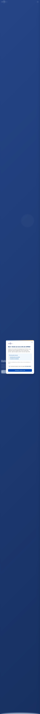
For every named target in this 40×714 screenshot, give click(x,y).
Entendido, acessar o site (20, 370)
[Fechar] (32, 342)
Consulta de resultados (14, 358)
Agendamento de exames (15, 357)
